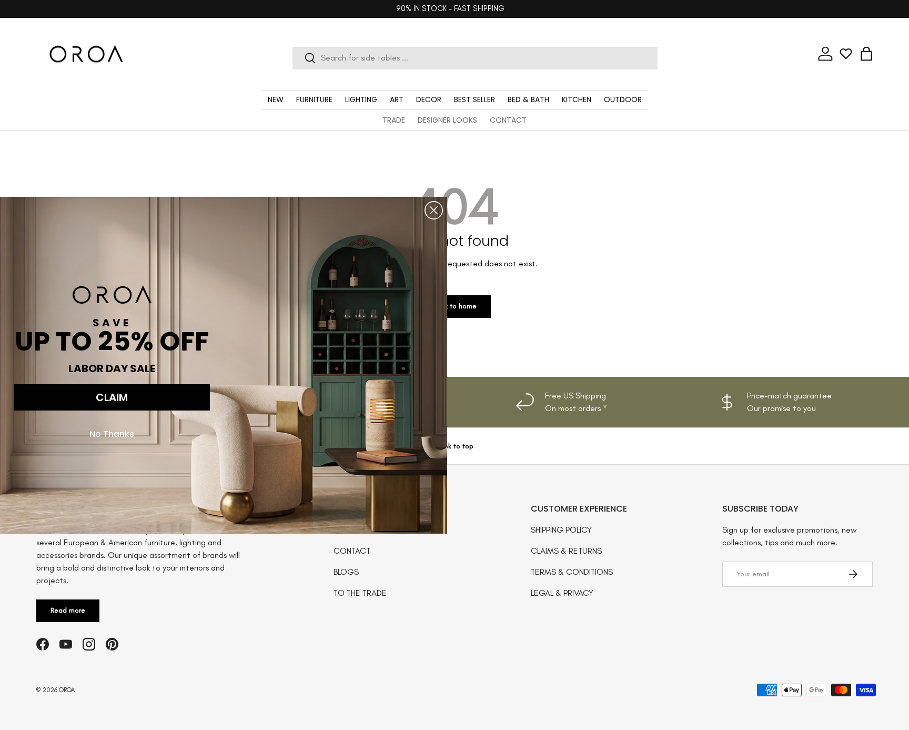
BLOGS (346, 572)
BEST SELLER (474, 99)
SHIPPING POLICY (561, 530)
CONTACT (508, 120)
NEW (276, 99)
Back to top (454, 446)
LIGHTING (361, 99)
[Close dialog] (434, 210)
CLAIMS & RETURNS (566, 551)
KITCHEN (576, 99)
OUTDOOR (623, 99)
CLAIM (112, 397)
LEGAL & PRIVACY (562, 593)
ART (396, 99)
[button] (866, 53)
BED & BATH (528, 99)
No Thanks (111, 434)
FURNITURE (314, 99)
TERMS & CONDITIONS (572, 572)
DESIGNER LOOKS (447, 120)
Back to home (454, 306)
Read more (67, 610)
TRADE (393, 120)
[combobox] (474, 57)
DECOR (428, 99)
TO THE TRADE (360, 593)
